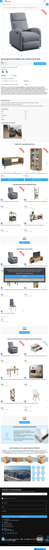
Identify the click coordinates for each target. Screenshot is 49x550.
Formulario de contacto (9, 526)
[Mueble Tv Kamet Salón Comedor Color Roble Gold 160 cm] (36, 258)
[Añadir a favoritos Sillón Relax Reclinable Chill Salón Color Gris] (23, 199)
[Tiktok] (5, 533)
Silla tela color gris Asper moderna (8, 313)
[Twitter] (16, 533)
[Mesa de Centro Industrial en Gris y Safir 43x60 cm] (12, 217)
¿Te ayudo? (38, 549)
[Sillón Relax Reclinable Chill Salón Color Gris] (12, 193)
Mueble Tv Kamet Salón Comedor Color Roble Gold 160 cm (36, 265)
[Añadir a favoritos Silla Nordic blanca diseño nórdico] (46, 401)
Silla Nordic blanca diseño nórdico (31, 403)
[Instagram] (3, 533)
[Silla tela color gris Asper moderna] (12, 305)
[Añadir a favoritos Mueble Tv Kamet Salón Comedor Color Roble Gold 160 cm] (46, 264)
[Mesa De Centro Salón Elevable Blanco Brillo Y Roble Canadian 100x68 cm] (36, 348)
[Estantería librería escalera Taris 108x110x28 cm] (36, 158)
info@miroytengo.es (8, 524)
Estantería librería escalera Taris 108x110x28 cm (33, 173)
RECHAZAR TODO (24, 279)
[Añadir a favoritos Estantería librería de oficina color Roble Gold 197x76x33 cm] (46, 287)
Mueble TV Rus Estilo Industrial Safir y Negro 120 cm (34, 225)
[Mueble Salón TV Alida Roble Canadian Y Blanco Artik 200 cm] (36, 371)
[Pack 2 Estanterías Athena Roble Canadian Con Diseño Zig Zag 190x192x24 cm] (12, 395)
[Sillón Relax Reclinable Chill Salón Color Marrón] (7, 71)
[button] (47, 163)
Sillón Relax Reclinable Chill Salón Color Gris (9, 201)
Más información (19, 273)
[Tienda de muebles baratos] (9, 1)
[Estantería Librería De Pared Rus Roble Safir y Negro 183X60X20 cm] (36, 193)
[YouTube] (10, 533)
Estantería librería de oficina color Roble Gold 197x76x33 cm (36, 289)
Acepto (24, 276)
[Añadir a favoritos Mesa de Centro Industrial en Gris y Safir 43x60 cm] (23, 223)
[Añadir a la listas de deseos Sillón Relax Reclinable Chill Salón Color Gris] (31, 63)
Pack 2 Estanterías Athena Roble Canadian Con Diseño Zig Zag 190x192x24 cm (16, 403)
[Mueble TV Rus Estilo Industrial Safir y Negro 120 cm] (36, 217)
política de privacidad (12, 498)
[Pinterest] (13, 533)
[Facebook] (8, 533)
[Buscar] (47, 4)
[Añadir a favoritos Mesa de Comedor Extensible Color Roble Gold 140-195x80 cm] (23, 287)
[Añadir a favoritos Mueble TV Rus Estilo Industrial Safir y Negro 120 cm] (46, 223)
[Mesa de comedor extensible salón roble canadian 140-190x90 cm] (12, 371)
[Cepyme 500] (40, 539)
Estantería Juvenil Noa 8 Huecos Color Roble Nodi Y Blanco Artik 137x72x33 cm (12, 173)
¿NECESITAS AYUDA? (24, 516)
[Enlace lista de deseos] (44, 1)
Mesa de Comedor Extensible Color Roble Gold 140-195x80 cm (13, 289)
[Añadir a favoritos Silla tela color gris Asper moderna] (23, 311)
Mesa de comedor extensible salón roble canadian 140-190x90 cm (14, 379)
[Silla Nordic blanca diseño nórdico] (36, 395)
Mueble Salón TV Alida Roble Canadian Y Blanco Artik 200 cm (36, 379)
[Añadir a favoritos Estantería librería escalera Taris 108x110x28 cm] (47, 175)
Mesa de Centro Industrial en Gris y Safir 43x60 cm (11, 225)
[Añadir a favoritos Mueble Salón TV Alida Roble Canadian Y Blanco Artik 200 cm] (46, 377)
